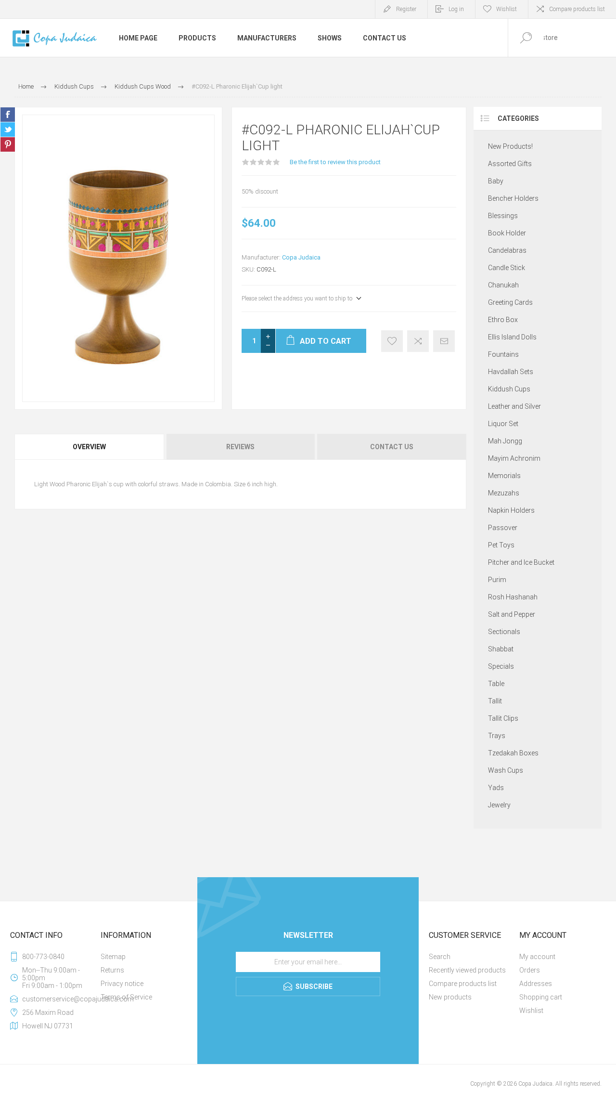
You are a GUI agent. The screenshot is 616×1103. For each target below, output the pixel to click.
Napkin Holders (511, 510)
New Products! (510, 146)
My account (537, 956)
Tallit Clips (503, 718)
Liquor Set (503, 424)
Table (496, 684)
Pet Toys (501, 545)
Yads (496, 788)
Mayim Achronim (514, 458)
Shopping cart (540, 997)
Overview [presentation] (89, 447)
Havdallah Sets (510, 372)
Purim (497, 580)
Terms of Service (126, 997)
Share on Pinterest (7, 144)
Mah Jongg (505, 441)
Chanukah (503, 285)
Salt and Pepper (511, 614)
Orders (529, 970)
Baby (495, 181)
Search (439, 956)
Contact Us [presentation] (391, 447)
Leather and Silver (514, 406)
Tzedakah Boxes (513, 753)
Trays (496, 736)
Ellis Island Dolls (512, 337)
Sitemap (113, 956)
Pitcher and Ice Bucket (521, 562)
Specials (501, 666)
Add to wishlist (392, 341)
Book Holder (507, 233)
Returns (112, 970)
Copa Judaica (301, 257)
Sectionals (504, 632)
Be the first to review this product (335, 162)
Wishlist (531, 1010)
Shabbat (500, 649)
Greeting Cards (510, 302)
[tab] (89, 447)
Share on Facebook (7, 114)
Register (406, 9)
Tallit (495, 701)
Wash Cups (505, 770)
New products (450, 997)
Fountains (503, 354)
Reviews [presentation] (240, 447)
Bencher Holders (513, 198)
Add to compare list (418, 341)
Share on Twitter (7, 129)
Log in (456, 9)
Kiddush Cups (509, 389)
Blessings (503, 216)
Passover (502, 528)
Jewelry (499, 805)
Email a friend (444, 341)
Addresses (535, 983)
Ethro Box (503, 320)
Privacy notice (122, 983)
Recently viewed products (467, 970)
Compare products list (577, 9)
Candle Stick (506, 268)
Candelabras (507, 250)
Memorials (504, 476)
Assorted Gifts (510, 164)
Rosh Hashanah (513, 597)
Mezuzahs (503, 493)
